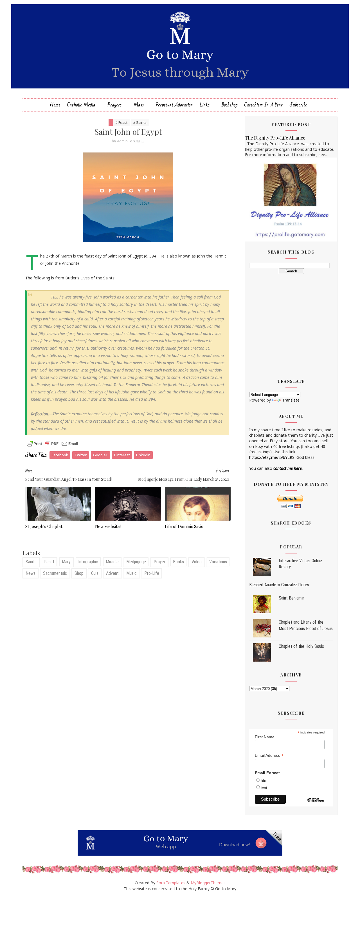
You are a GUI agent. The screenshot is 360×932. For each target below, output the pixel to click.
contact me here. (288, 468)
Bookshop (230, 105)
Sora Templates (170, 882)
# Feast (121, 122)
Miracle (112, 561)
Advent (112, 573)
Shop (79, 573)
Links (205, 105)
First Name (264, 737)
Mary (66, 561)
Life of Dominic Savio (184, 526)
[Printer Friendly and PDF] (52, 443)
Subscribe (298, 105)
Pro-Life (151, 573)
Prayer (159, 561)
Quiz (94, 573)
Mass (139, 105)
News (30, 573)
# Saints (140, 122)
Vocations (218, 561)
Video (197, 561)
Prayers (114, 105)
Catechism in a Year (263, 105)
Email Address (269, 755)
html (264, 780)
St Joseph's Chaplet (43, 526)
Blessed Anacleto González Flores (279, 584)
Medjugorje (136, 561)
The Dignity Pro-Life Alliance (275, 138)
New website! (108, 526)
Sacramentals (55, 573)
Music (131, 573)
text (264, 787)
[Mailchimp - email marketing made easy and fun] (316, 804)
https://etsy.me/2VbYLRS (271, 457)
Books (178, 561)
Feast (49, 561)
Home (55, 105)
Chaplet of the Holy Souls (301, 646)
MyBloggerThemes (208, 882)
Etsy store (279, 440)
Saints (31, 561)
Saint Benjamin (291, 598)
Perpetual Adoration (174, 105)
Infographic (88, 561)
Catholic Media (81, 105)
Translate (291, 400)
